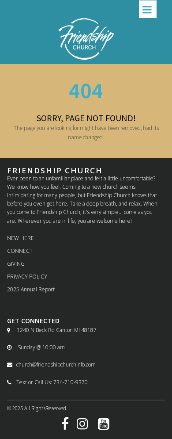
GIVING (16, 263)
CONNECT (20, 251)
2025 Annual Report (31, 289)
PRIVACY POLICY (27, 276)
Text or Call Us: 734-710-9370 (47, 382)
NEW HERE (20, 238)
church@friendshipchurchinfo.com (51, 364)
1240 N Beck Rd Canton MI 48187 (52, 330)
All (27, 408)
